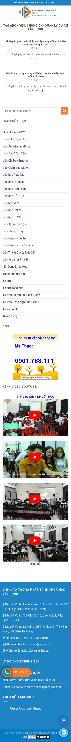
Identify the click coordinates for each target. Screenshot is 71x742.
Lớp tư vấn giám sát (15, 259)
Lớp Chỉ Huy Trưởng (15, 160)
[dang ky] (35, 357)
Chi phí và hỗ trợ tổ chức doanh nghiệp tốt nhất (32, 687)
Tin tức (7, 281)
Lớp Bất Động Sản (14, 153)
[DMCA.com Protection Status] (39, 737)
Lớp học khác (11, 203)
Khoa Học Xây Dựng (25, 708)
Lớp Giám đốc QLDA (16, 167)
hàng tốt (35, 564)
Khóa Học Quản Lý (14, 139)
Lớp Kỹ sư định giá (15, 224)
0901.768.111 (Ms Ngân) (31, 638)
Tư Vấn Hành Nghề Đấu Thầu (21, 302)
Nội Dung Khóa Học (15, 266)
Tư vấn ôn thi (11, 309)
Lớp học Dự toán (13, 182)
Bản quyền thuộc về (37, 732)
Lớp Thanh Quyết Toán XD (19, 252)
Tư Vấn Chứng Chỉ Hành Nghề (21, 295)
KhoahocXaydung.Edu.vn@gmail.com (29, 644)
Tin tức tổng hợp (13, 288)
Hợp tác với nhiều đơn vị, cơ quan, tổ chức (29, 680)
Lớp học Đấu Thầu (14, 189)
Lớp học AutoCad (13, 174)
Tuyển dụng (10, 316)
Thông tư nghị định (14, 274)
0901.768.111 (21, 672)
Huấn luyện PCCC (14, 132)
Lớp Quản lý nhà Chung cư (19, 245)
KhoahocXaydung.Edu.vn (33, 650)
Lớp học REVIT (12, 217)
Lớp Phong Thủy (13, 231)
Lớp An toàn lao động (16, 146)
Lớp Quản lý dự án (14, 238)
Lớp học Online (12, 210)
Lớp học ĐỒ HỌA (13, 196)
